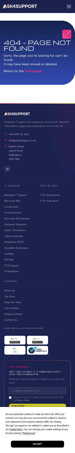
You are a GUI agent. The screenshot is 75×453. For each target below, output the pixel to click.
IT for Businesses (50, 195)
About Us (9, 290)
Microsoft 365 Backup (16, 218)
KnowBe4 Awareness (16, 248)
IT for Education (49, 201)
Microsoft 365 (12, 201)
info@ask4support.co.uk (22, 140)
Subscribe (18, 406)
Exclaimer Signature (15, 224)
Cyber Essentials (13, 236)
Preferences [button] (29, 433)
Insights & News (13, 314)
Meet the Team (12, 302)
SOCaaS (8, 259)
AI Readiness (11, 271)
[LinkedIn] (7, 169)
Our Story (9, 296)
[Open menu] (68, 6)
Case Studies (11, 308)
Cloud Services (12, 212)
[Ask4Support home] (20, 6)
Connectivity (11, 206)
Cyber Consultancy (15, 230)
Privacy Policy (23, 400)
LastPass (9, 253)
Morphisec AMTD (14, 242)
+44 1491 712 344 (19, 134)
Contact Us (10, 320)
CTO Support (11, 265)
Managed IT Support (15, 195)
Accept (37, 444)
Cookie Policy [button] (16, 429)
